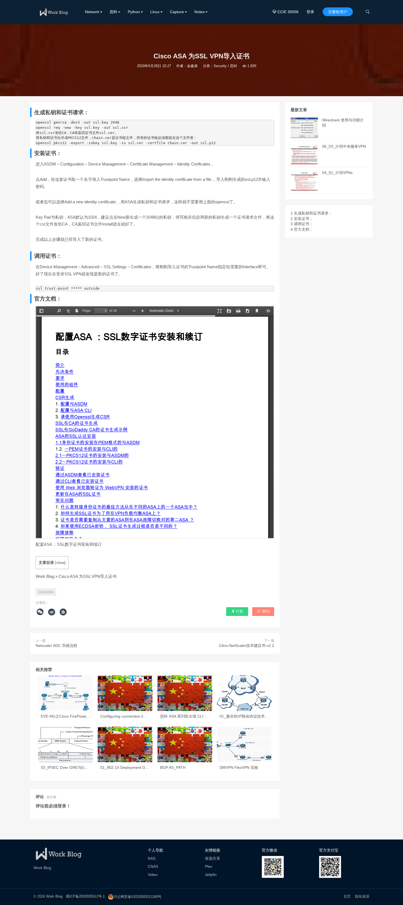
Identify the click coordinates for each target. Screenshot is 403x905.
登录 (310, 12)
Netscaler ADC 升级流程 (56, 645)
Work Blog (45, 576)
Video (153, 874)
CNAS (153, 866)
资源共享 (212, 858)
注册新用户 (337, 12)
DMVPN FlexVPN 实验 (239, 767)
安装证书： (302, 218)
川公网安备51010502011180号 (137, 897)
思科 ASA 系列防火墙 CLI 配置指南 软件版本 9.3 (201, 716)
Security (220, 66)
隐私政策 (362, 896)
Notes (199, 12)
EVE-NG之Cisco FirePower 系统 (69, 716)
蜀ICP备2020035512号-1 (85, 897)
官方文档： (302, 229)
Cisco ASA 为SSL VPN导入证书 (88, 576)
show (60, 563)
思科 (113, 12)
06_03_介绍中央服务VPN (344, 146)
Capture (177, 12)
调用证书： (302, 224)
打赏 (237, 611)
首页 (347, 896)
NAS (151, 858)
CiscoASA (45, 592)
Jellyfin (211, 874)
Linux (155, 12)
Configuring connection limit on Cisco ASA (136, 716)
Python (134, 12)
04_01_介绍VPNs (337, 172)
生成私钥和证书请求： (311, 213)
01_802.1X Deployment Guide (126, 767)
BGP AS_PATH (173, 767)
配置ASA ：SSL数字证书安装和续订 (69, 544)
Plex (208, 866)
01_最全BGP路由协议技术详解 (246, 716)
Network (92, 12)
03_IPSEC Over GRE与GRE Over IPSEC (76, 767)
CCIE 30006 (286, 12)
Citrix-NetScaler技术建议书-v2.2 (246, 645)
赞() (263, 611)
